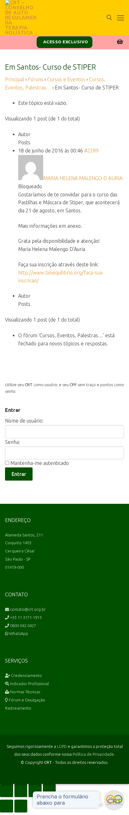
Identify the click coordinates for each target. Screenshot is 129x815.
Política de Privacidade (93, 754)
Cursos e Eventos (66, 79)
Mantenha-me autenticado (39, 463)
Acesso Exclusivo (65, 41)
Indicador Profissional (29, 683)
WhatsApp (18, 633)
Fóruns (35, 79)
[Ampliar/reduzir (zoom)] (6, 790)
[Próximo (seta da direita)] (21, 806)
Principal (14, 79)
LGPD (62, 746)
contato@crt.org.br (27, 609)
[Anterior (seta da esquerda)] (6, 806)
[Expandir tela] (21, 790)
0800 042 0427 (22, 625)
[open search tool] (109, 17)
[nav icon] (120, 17)
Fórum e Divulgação (26, 700)
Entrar (19, 474)
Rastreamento (18, 708)
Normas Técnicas (24, 692)
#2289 (91, 150)
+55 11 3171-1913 (25, 617)
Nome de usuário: (24, 420)
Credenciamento (26, 675)
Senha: (12, 442)
